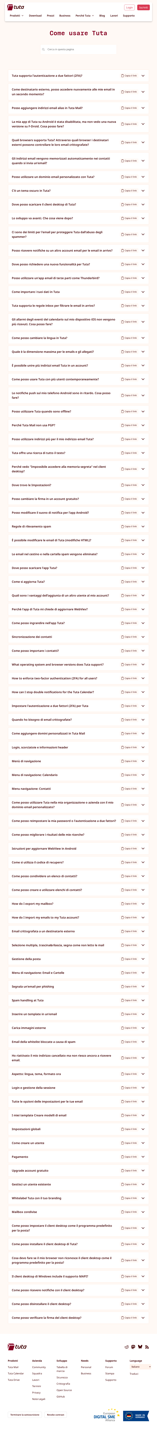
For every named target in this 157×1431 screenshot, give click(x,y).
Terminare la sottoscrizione (24, 1414)
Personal (86, 1367)
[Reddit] (126, 1347)
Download (35, 15)
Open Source (64, 1390)
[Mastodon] (133, 1347)
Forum (109, 1367)
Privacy (36, 1392)
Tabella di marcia (62, 1369)
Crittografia (63, 1383)
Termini (36, 1386)
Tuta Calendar (16, 1373)
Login (129, 7)
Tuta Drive (14, 1380)
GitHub (61, 1396)
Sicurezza (62, 1377)
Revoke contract (55, 1414)
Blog (102, 15)
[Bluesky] (140, 1347)
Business (64, 15)
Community (39, 1367)
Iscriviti (143, 7)
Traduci (134, 1373)
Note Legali (38, 1399)
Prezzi (50, 15)
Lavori (114, 15)
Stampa (109, 1373)
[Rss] (147, 1347)
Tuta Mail (13, 1367)
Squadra (37, 1373)
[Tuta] (15, 7)
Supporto (129, 15)
